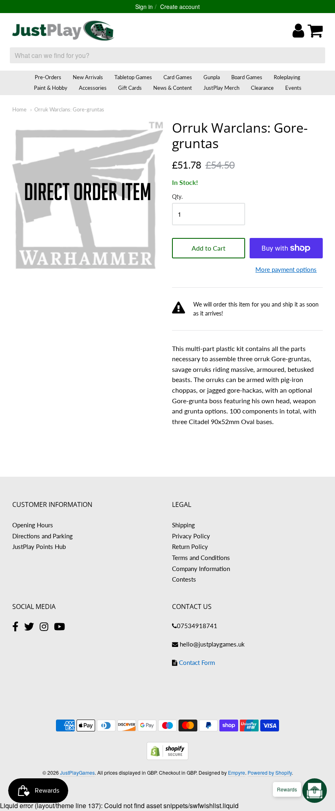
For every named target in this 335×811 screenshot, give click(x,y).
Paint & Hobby (50, 87)
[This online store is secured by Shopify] (167, 757)
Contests (184, 579)
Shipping (183, 525)
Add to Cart (209, 248)
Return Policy (190, 546)
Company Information (201, 568)
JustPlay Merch (221, 87)
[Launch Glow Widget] (314, 790)
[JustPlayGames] (63, 30)
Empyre (236, 772)
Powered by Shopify (270, 772)
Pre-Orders (48, 77)
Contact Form (197, 662)
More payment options (286, 269)
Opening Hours (32, 525)
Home (19, 109)
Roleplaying (287, 77)
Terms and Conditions (201, 557)
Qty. (177, 196)
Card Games (177, 77)
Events (293, 87)
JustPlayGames (77, 772)
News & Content (172, 87)
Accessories (93, 87)
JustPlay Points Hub (39, 546)
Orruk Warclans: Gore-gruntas (69, 109)
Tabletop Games (133, 77)
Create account (180, 6)
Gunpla (211, 77)
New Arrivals (88, 77)
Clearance (262, 87)
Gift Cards (130, 87)
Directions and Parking (42, 536)
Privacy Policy (191, 536)
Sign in (144, 6)
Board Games (246, 77)
